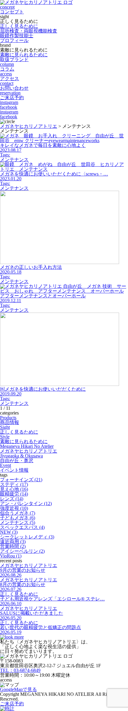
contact (14, 86)
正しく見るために (19, 26)
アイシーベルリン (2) (22, 551)
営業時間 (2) (13, 546)
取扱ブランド (14, 59)
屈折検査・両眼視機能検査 (28, 30)
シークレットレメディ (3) (27, 536)
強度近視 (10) (14, 508)
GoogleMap (18, 689)
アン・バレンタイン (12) (26, 503)
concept (12, 9)
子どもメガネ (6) (17, 517)
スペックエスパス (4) (22, 527)
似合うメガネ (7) (17, 513)
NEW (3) (9, 532)
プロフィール (14, 40)
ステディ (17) (14, 484)
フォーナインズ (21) (21, 479)
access (9, 76)
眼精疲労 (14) (14, 493)
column (7, 67)
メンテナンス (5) (17, 522)
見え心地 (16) (14, 489)
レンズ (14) (11, 498)
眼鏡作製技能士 (16, 35)
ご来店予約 (12, 703)
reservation (12, 95)
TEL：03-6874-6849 (20, 670)
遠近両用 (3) (13, 541)
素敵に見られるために (24, 54)
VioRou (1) (10, 555)
